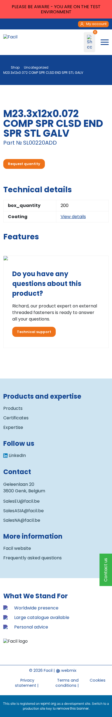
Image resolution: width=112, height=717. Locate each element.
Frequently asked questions (32, 557)
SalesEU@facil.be (21, 501)
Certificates (16, 417)
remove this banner (73, 708)
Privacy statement (25, 683)
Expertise (13, 427)
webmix (68, 670)
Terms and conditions (67, 683)
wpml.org (48, 703)
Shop (15, 67)
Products (13, 408)
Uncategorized (36, 67)
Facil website (17, 548)
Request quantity (24, 163)
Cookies (97, 680)
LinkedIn (17, 455)
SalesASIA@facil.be (23, 510)
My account (96, 24)
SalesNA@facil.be (21, 520)
